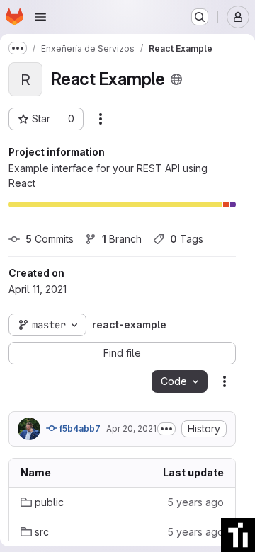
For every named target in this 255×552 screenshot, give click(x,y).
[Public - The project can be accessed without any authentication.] (176, 79)
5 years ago (195, 502)
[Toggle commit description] (166, 428)
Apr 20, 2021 (131, 428)
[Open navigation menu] (40, 17)
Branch (122, 239)
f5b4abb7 (79, 428)
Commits (50, 239)
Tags (186, 239)
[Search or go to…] (199, 16)
